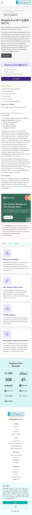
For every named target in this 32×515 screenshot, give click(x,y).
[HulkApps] (23, 2)
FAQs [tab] (9, 243)
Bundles (16, 462)
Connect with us (16, 186)
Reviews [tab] (16, 243)
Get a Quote (16, 79)
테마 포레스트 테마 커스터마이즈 (11, 13)
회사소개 (16, 426)
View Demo (6, 55)
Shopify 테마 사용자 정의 (19, 10)
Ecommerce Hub (16, 477)
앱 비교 (16, 474)
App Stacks (16, 460)
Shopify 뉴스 (16, 472)
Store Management (16, 448)
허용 (15, 502)
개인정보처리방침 (10, 498)
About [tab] (4, 243)
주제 (16, 469)
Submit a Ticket (16, 434)
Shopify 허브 (16, 479)
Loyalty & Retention (16, 446)
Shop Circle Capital (16, 455)
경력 (16, 429)
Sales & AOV (16, 441)
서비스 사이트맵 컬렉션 (9, 12)
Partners (16, 457)
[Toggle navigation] (2, 2)
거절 (15, 507)
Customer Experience (16, 443)
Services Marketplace (6, 10)
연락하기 (16, 432)
